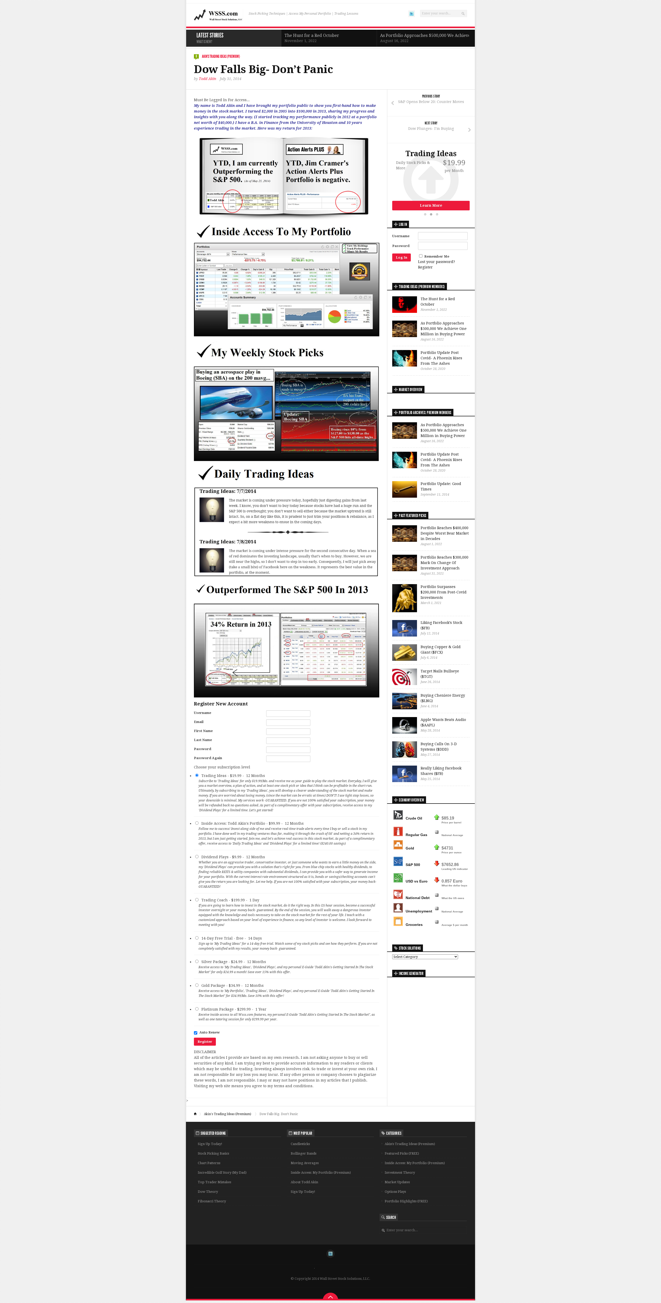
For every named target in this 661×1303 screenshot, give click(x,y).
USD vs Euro (417, 881)
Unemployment (419, 911)
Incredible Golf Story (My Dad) (222, 1172)
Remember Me (436, 256)
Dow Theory (208, 1192)
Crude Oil (414, 818)
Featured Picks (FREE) (402, 1153)
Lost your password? (436, 262)
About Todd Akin (304, 1182)
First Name (203, 731)
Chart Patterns (209, 1163)
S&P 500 (413, 865)
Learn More (431, 205)
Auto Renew (209, 1032)
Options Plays (395, 1192)
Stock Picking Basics (213, 1153)
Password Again (208, 758)
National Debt (418, 898)
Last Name (203, 740)
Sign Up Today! (210, 1144)
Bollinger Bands (303, 1153)
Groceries (414, 925)
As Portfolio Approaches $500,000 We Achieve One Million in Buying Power (454, 35)
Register (425, 267)
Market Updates (397, 1182)
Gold (410, 848)
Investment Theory (400, 1172)
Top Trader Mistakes (214, 1182)
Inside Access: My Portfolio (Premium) (321, 1172)
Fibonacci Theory (212, 1201)
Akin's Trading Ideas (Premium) (221, 56)
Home (197, 1114)
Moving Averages (305, 1163)
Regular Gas (416, 835)
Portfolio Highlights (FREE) (406, 1201)
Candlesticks (300, 1144)
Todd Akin (207, 79)
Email (198, 722)
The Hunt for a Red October (312, 35)
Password (202, 749)
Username (202, 713)
